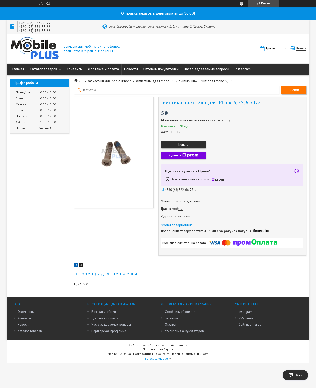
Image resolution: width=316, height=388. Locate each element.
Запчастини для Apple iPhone (109, 81)
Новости (131, 69)
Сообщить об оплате (180, 312)
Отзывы (170, 325)
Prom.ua (181, 345)
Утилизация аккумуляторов (184, 331)
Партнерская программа (108, 331)
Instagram (242, 69)
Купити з (175, 155)
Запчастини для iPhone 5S (154, 81)
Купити (183, 144)
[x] (81, 265)
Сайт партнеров (250, 325)
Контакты (74, 69)
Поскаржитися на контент (151, 354)
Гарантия (171, 318)
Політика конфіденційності (189, 354)
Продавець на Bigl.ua (158, 349)
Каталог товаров (43, 69)
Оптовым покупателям (161, 69)
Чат (299, 375)
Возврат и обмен (103, 312)
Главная (18, 69)
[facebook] (76, 265)
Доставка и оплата (103, 69)
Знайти (294, 90)
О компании (26, 312)
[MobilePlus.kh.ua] (34, 48)
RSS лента (246, 318)
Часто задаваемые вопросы (206, 69)
